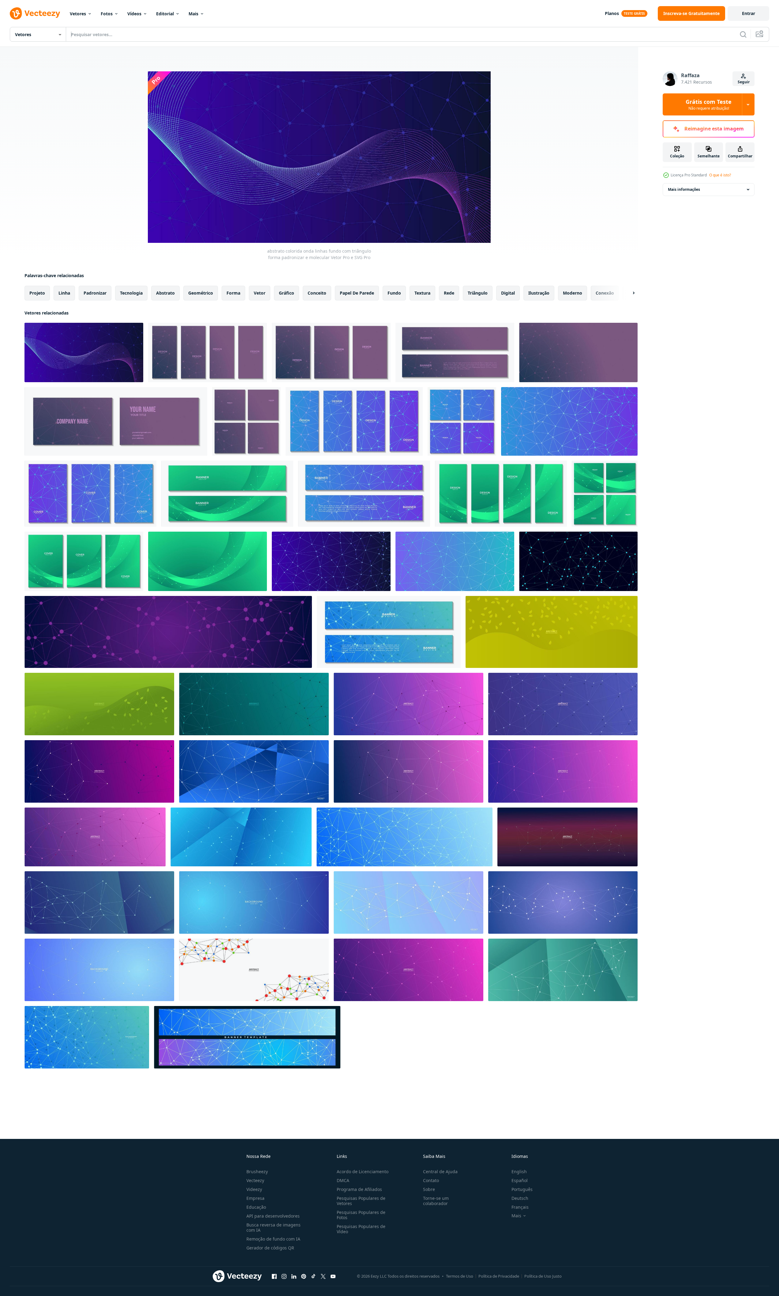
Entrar (748, 13)
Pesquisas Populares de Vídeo (361, 1228)
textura (422, 293)
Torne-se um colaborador (436, 1200)
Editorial (165, 14)
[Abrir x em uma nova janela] (323, 1276)
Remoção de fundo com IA (273, 1239)
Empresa (255, 1198)
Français (520, 1207)
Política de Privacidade (498, 1276)
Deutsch (519, 1198)
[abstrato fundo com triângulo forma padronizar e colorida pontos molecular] (254, 970)
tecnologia (131, 293)
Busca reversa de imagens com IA (273, 1227)
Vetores (78, 14)
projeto (37, 293)
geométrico (200, 293)
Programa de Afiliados (359, 1189)
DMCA (343, 1180)
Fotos (107, 14)
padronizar (95, 293)
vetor (259, 293)
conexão (605, 293)
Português (522, 1189)
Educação (256, 1207)
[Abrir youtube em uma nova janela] (333, 1276)
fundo (394, 293)
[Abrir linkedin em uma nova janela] (293, 1276)
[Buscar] (743, 34)
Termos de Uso (459, 1276)
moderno (572, 293)
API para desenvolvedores (273, 1216)
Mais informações (684, 189)
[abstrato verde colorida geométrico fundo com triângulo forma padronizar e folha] (552, 632)
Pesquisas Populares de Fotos (361, 1214)
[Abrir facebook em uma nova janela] (274, 1276)
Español (519, 1180)
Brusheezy (257, 1171)
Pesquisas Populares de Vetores (361, 1200)
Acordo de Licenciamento (362, 1171)
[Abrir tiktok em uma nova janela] (313, 1276)
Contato (431, 1180)
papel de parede (357, 293)
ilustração (538, 293)
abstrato (165, 293)
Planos (612, 13)
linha (64, 293)
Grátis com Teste (709, 104)
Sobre (429, 1189)
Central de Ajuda (440, 1171)
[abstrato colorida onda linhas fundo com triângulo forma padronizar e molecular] (83, 352)
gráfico (286, 293)
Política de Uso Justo (543, 1276)
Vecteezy (255, 1180)
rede (449, 293)
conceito (317, 293)
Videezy (254, 1189)
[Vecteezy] (35, 13)
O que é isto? (720, 175)
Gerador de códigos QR (270, 1248)
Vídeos (134, 14)
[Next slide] (628, 293)
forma (233, 293)
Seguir (744, 82)
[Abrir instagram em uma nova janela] (284, 1276)
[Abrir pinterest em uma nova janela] (303, 1276)
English (519, 1171)
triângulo (478, 293)
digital (508, 293)
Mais (193, 14)
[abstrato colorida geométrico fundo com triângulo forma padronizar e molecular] (578, 352)
